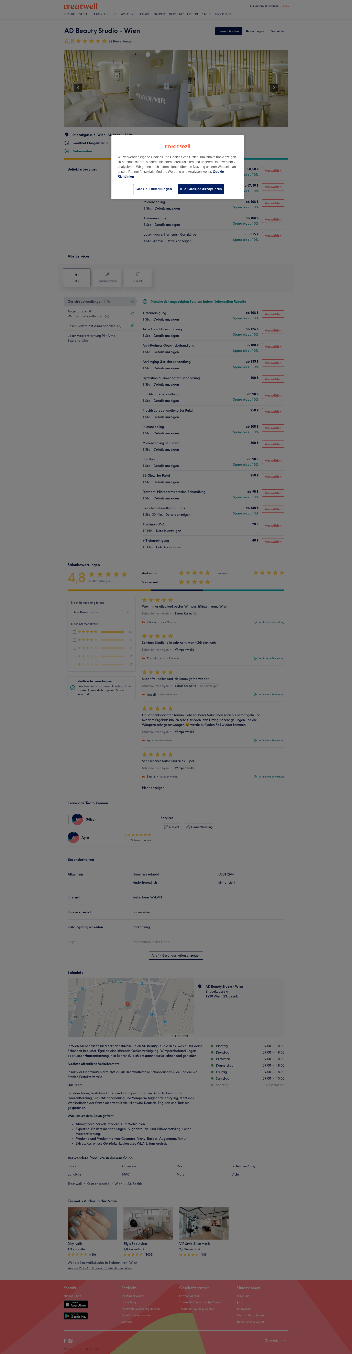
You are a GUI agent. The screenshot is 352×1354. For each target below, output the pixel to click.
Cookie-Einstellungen (153, 189)
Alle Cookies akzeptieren (201, 189)
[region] (177, 167)
